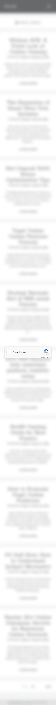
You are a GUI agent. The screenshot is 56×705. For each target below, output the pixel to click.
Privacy (43, 357)
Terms (48, 357)
